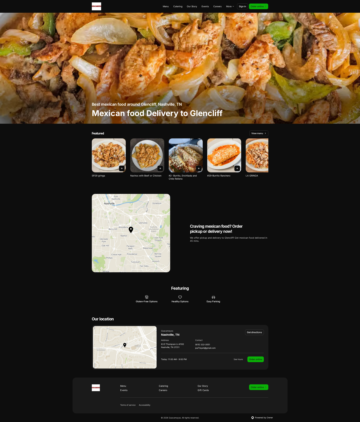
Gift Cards (203, 390)
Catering (177, 6)
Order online (255, 359)
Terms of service (128, 405)
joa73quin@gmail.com (205, 348)
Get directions (254, 332)
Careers (217, 6)
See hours (238, 359)
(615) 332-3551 (202, 344)
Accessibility (144, 405)
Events (205, 6)
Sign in (242, 6)
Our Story (192, 6)
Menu (166, 6)
